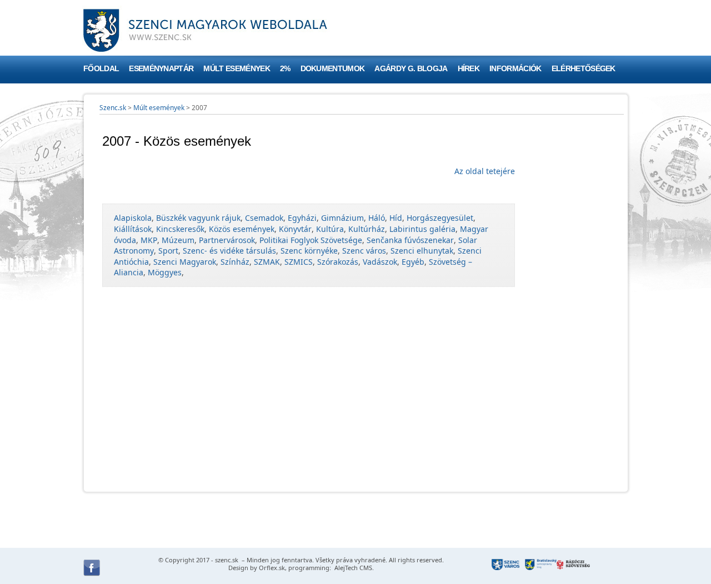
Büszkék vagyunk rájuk (198, 217)
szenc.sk (226, 560)
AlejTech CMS (352, 567)
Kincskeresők (180, 229)
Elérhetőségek (583, 69)
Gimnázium (342, 217)
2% (285, 69)
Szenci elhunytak (421, 250)
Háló (376, 217)
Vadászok (380, 261)
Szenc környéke (309, 250)
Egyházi (302, 217)
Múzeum (178, 240)
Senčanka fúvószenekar (410, 240)
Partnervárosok (227, 240)
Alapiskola (133, 217)
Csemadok (264, 217)
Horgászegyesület (440, 217)
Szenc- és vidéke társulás (229, 250)
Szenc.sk (112, 107)
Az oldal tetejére (484, 171)
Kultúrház (366, 229)
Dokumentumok (333, 69)
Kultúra (330, 229)
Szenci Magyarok (184, 261)
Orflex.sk (272, 567)
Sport (168, 250)
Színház (235, 261)
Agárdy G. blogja (410, 69)
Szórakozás (337, 261)
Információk (515, 69)
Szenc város (364, 250)
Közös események (241, 229)
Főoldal (101, 69)
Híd (395, 217)
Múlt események (236, 69)
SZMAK (267, 261)
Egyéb (413, 261)
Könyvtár (295, 229)
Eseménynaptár (161, 69)
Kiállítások (133, 229)
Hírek (469, 69)
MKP (149, 240)
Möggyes (165, 272)
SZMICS (298, 261)
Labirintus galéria (422, 229)
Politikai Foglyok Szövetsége (310, 240)
